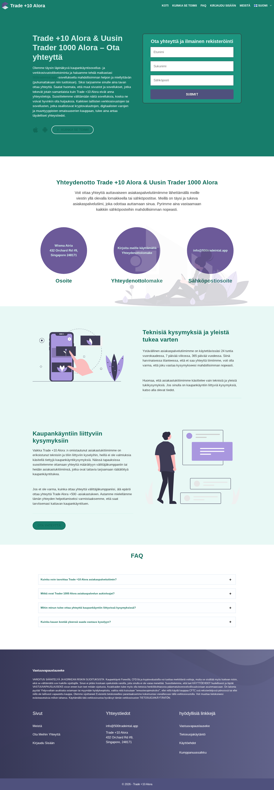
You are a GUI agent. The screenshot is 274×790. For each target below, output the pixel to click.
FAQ (203, 5)
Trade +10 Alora (27, 5)
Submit (192, 94)
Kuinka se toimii (184, 5)
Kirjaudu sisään (223, 5)
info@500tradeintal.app (122, 726)
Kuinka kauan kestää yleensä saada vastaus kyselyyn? (76, 621)
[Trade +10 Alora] (5, 5)
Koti (165, 5)
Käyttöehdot (187, 743)
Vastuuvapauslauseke (194, 726)
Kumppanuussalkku (193, 752)
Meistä (245, 5)
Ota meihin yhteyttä (46, 734)
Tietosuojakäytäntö (192, 734)
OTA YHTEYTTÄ (49, 525)
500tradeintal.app (44, 77)
